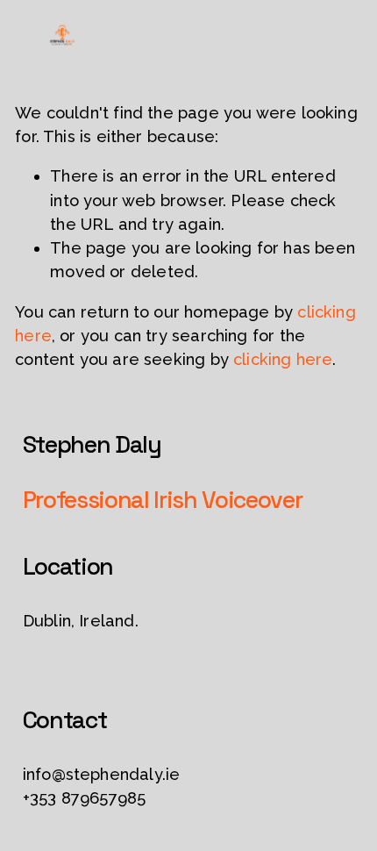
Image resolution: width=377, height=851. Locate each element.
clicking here (282, 359)
